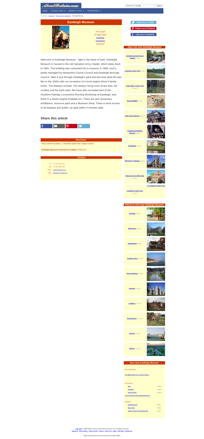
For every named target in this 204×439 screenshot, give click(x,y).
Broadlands (132, 146)
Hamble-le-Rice (132, 258)
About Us (75, 431)
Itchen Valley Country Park (135, 86)
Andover (132, 348)
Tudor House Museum (132, 116)
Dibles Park (131, 408)
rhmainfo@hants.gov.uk (59, 169)
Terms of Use (93, 431)
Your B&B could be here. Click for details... (137, 374)
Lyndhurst (131, 303)
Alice (129, 386)
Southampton (132, 243)
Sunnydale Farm (132, 404)
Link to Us (108, 431)
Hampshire (100, 41)
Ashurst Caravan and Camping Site (138, 411)
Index (115, 431)
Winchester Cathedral (132, 161)
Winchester (132, 228)
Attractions (51, 16)
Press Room (83, 431)
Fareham (132, 288)
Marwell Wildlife (132, 101)
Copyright (78, 429)
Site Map (120, 431)
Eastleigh (100, 38)
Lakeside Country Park (132, 71)
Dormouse (131, 389)
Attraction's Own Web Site (60, 173)
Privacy (101, 431)
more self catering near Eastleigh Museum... (137, 395)
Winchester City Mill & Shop (135, 176)
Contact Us (128, 431)
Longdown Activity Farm (135, 191)
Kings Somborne (132, 273)
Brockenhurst (131, 318)
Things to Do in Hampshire (63, 16)
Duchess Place (132, 392)
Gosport (132, 333)
